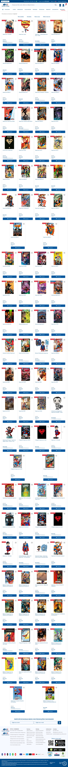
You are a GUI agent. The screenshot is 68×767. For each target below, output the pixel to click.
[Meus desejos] (16, 21)
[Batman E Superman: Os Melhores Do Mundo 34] (9, 606)
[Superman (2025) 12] (9, 200)
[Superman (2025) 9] (25, 171)
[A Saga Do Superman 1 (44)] (41, 432)
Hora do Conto (29, 737)
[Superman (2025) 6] (58, 345)
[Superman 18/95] (25, 287)
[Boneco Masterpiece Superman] (41, 345)
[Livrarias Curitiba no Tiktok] (7, 754)
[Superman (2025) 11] (41, 55)
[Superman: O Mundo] (9, 26)
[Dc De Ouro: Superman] (9, 142)
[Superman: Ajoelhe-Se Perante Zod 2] (41, 635)
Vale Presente (29, 744)
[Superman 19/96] (9, 287)
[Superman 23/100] (25, 258)
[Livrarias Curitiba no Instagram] (5, 754)
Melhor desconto (46, 16)
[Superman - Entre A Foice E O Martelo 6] (58, 577)
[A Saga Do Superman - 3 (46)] (25, 635)
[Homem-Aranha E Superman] (9, 345)
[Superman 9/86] (41, 374)
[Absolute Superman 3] (58, 26)
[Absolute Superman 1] (25, 55)
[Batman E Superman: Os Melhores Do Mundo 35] (58, 635)
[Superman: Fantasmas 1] (41, 200)
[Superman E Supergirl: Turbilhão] (41, 84)
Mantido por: (52, 763)
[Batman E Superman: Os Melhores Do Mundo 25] (25, 577)
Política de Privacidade (40, 737)
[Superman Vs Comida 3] (25, 519)
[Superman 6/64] (25, 403)
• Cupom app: (43, 1)
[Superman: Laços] (25, 26)
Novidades (29, 16)
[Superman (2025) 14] (41, 171)
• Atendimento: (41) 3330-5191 (29, 1)
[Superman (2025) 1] (50, 229)
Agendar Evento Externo (31, 732)
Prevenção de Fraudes (39, 740)
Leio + (28, 739)
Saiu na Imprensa (30, 742)
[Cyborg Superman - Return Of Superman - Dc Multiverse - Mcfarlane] (25, 548)
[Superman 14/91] (41, 287)
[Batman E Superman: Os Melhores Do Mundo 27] (9, 664)
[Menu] (63, 5)
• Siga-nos (52, 1)
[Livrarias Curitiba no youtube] (15, 754)
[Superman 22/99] (58, 113)
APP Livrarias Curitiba (30, 735)
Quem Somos (48, 732)
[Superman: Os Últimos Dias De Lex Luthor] (9, 635)
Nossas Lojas (48, 730)
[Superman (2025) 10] (9, 316)
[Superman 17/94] (58, 316)
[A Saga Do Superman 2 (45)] (50, 461)
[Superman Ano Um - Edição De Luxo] (41, 577)
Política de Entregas (39, 732)
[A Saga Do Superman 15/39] (17, 461)
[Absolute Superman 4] (41, 316)
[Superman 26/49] (9, 171)
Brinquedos (20, 9)
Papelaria (35, 9)
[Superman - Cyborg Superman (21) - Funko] (41, 26)
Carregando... (10, 277)
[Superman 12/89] (9, 374)
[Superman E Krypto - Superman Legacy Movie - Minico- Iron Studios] (9, 432)
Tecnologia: (61, 763)
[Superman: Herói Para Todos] (9, 113)
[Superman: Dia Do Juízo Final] (9, 519)
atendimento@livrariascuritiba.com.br (59, 733)
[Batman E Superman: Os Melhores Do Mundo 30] (9, 577)
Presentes (48, 9)
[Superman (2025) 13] (58, 171)
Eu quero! (59, 722)
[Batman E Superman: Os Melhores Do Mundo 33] (25, 606)
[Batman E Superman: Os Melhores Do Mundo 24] (58, 664)
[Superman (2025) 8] (58, 55)
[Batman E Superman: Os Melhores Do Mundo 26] (41, 664)
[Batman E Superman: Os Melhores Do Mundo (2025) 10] (50, 693)
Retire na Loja (29, 740)
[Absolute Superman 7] (25, 84)
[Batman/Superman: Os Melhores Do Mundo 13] (58, 606)
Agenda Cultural (29, 730)
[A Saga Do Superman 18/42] (25, 432)
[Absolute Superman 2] (25, 316)
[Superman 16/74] (41, 142)
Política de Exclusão (39, 733)
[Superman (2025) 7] (9, 84)
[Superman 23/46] (41, 403)
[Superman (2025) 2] (41, 113)
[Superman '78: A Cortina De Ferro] (25, 490)
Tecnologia (41, 9)
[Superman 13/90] (25, 142)
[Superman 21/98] (41, 258)
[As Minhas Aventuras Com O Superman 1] (41, 490)
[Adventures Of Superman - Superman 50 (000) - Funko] (58, 403)
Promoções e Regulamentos (40, 742)
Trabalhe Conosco (49, 733)
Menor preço (37, 16)
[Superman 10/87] (25, 374)
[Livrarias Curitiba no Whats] (12, 754)
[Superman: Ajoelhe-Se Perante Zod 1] (25, 664)
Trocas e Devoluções (39, 744)
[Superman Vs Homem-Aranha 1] (58, 548)
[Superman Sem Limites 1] (25, 345)
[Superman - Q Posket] (58, 432)
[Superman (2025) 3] (17, 229)
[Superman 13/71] (58, 142)
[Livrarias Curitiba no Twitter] (10, 754)
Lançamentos (55, 9)
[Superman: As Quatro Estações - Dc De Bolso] (17, 693)
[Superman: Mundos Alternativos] (25, 113)
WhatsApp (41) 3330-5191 (57, 732)
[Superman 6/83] (58, 374)
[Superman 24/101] (9, 258)
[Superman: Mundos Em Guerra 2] (9, 490)
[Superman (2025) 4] (58, 200)
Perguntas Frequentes (39, 730)
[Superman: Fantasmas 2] (25, 200)
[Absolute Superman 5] (58, 287)
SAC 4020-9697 (56, 730)
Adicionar (10, 45)
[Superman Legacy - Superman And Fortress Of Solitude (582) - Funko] (41, 548)
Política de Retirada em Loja (40, 739)
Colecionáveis (28, 9)
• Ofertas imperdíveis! (61, 1)
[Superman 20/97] (58, 258)
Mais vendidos (21, 16)
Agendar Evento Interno (31, 733)
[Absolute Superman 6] (9, 55)
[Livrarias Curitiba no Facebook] (2, 754)
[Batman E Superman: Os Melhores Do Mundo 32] (41, 606)
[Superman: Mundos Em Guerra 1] (58, 490)
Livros (14, 9)
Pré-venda (62, 9)
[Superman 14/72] (9, 403)
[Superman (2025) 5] (58, 84)
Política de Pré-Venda (39, 735)
